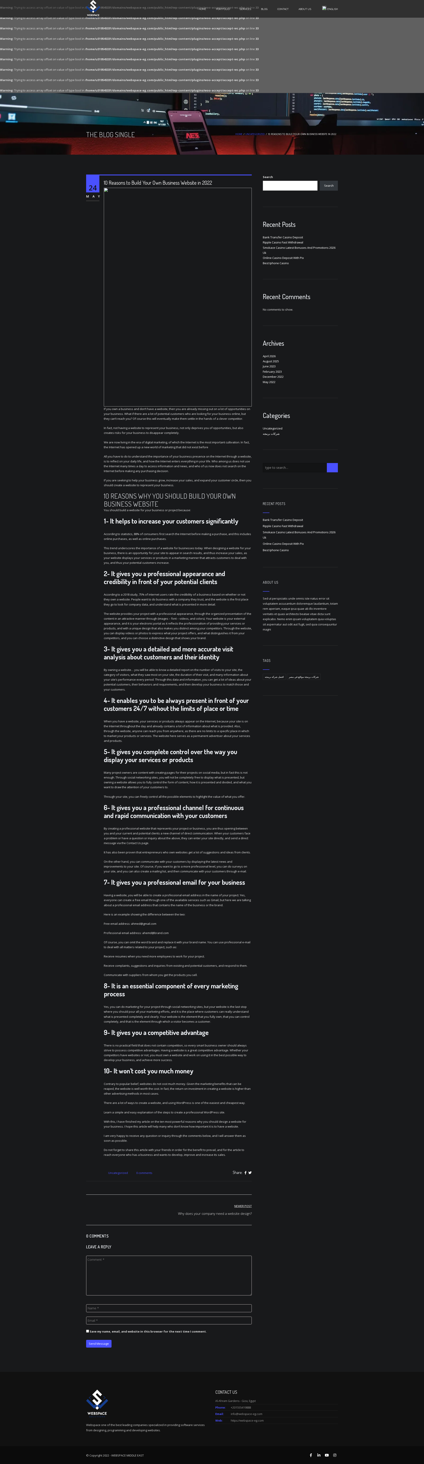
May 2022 (269, 382)
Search (268, 177)
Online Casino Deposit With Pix (283, 258)
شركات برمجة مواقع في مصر (304, 676)
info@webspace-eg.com (246, 1414)
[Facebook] (245, 1172)
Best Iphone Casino (276, 263)
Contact (283, 9)
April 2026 (269, 356)
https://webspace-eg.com (247, 1420)
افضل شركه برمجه (274, 676)
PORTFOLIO (223, 9)
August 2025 (271, 361)
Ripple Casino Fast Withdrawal (283, 242)
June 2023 (269, 366)
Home (202, 9)
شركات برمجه (271, 434)
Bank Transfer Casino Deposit (283, 237)
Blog (264, 9)
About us (305, 9)
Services (245, 9)
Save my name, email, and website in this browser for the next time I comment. (148, 1331)
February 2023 (272, 372)
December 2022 (273, 377)
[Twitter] (250, 1172)
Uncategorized (255, 134)
